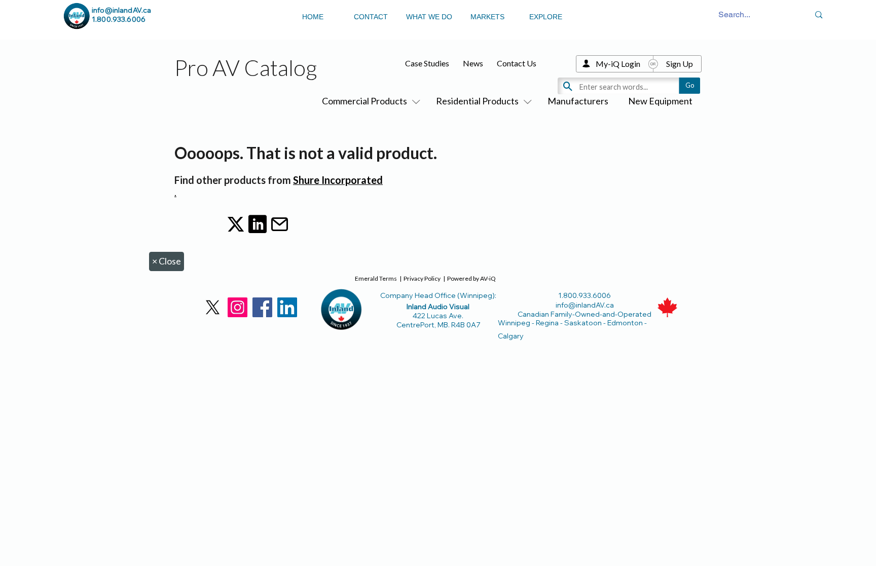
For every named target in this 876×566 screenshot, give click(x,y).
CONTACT (371, 17)
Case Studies (427, 63)
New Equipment (660, 100)
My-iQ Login (618, 63)
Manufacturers (578, 100)
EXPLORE (545, 17)
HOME (312, 17)
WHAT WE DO (429, 17)
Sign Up (679, 63)
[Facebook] (262, 307)
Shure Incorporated (338, 180)
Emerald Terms (376, 278)
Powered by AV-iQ (471, 278)
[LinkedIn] (287, 307)
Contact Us (516, 63)
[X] (213, 307)
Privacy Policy (422, 278)
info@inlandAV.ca (121, 10)
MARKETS (487, 17)
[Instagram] (237, 307)
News (473, 63)
